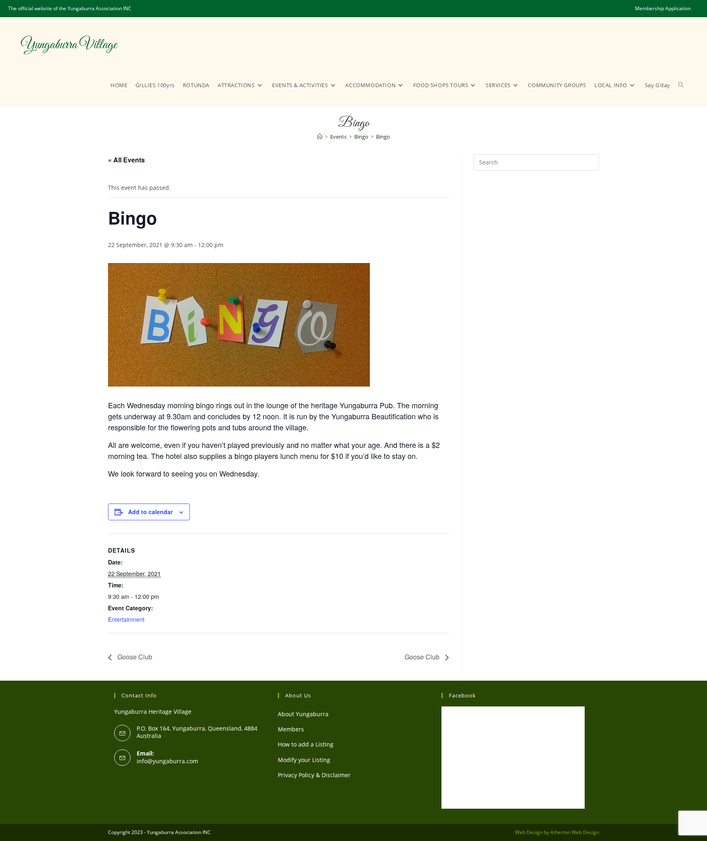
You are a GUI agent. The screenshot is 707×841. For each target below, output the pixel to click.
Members (291, 729)
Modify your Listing (304, 760)
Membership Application (663, 8)
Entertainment (126, 619)
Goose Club (134, 656)
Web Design (529, 832)
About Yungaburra (303, 714)
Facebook (462, 695)
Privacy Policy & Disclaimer (314, 775)
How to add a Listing (305, 744)
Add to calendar (150, 512)
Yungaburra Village (68, 45)
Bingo (383, 136)
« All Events (126, 159)
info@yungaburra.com (167, 761)
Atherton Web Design (574, 832)
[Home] (319, 136)
